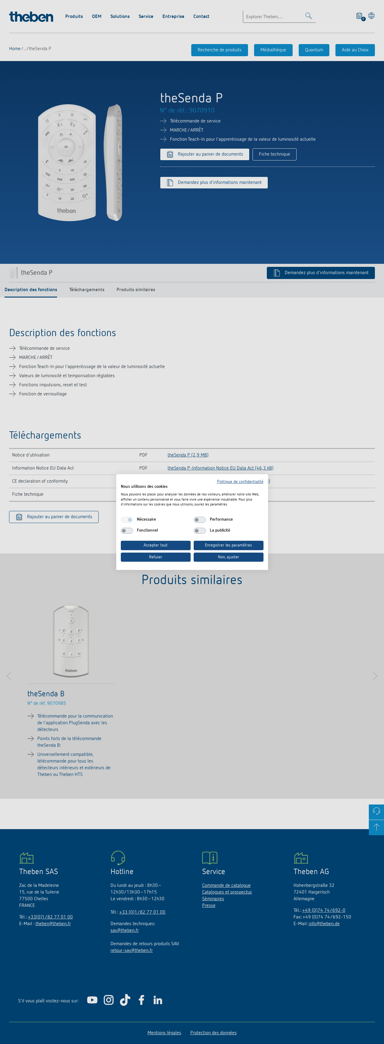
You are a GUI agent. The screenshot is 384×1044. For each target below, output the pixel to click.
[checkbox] (127, 520)
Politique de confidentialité (240, 482)
